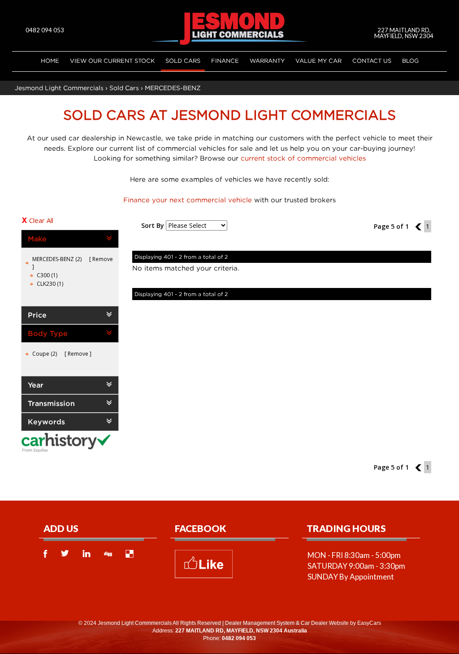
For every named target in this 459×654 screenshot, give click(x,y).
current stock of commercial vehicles (303, 157)
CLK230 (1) (50, 284)
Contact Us (371, 60)
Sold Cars (182, 60)
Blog (410, 60)
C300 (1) (47, 275)
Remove (102, 259)
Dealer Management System (259, 623)
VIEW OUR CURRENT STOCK (112, 60)
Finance (225, 60)
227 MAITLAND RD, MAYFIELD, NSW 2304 (403, 32)
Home (50, 60)
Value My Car (318, 60)
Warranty (267, 60)
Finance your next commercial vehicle (187, 199)
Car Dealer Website (325, 623)
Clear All (41, 220)
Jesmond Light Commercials (59, 87)
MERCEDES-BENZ (173, 87)
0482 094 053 (45, 30)
